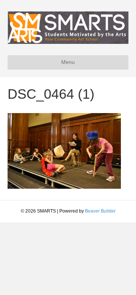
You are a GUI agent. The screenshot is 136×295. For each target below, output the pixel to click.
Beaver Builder (100, 211)
